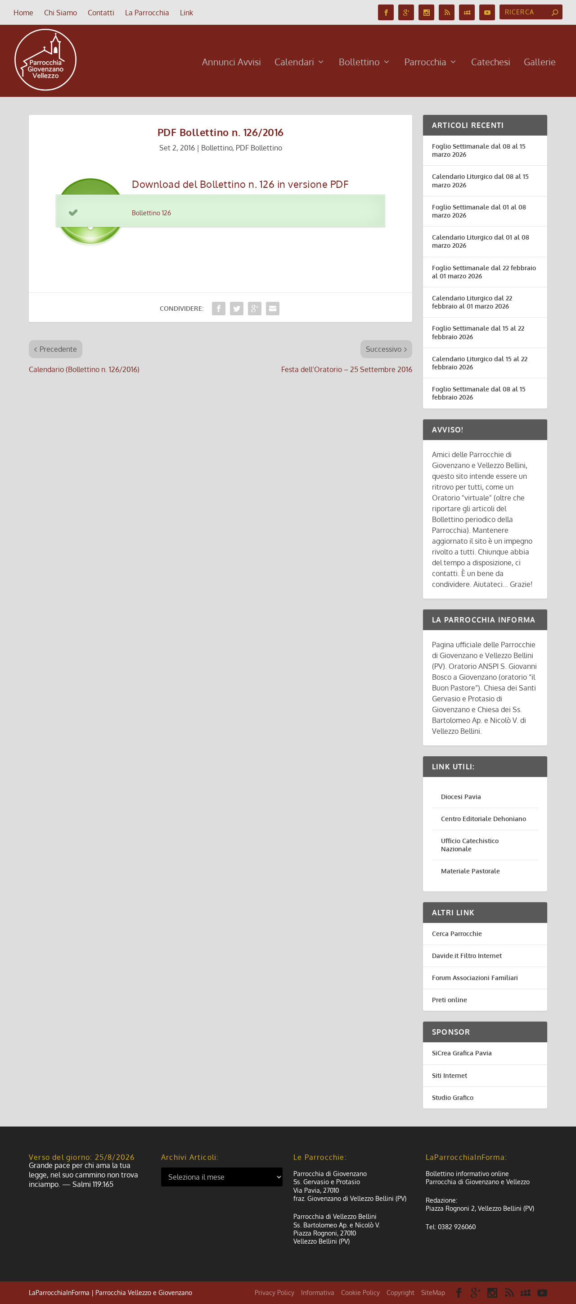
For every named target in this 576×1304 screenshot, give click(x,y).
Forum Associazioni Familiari (475, 977)
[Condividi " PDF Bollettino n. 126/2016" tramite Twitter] (237, 309)
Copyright (400, 1292)
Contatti (101, 12)
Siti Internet (449, 1075)
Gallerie (540, 63)
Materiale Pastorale (470, 871)
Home (23, 12)
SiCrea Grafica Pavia (462, 1053)
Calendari (294, 63)
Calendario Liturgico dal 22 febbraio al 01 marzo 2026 (472, 302)
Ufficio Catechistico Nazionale (470, 845)
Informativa (317, 1292)
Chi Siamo (60, 12)
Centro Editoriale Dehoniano (483, 818)
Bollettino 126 (151, 213)
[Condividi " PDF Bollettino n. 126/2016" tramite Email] (273, 309)
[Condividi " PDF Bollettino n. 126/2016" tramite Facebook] (219, 309)
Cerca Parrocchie (457, 933)
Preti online (449, 1000)
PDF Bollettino (259, 147)
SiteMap (433, 1292)
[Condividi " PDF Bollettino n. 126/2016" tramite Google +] (255, 309)
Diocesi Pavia (461, 796)
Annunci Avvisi (231, 63)
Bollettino (359, 63)
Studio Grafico (452, 1097)
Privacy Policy (274, 1292)
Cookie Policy (360, 1292)
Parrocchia (425, 63)
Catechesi (490, 63)
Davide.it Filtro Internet (467, 955)
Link (186, 12)
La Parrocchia (147, 12)
